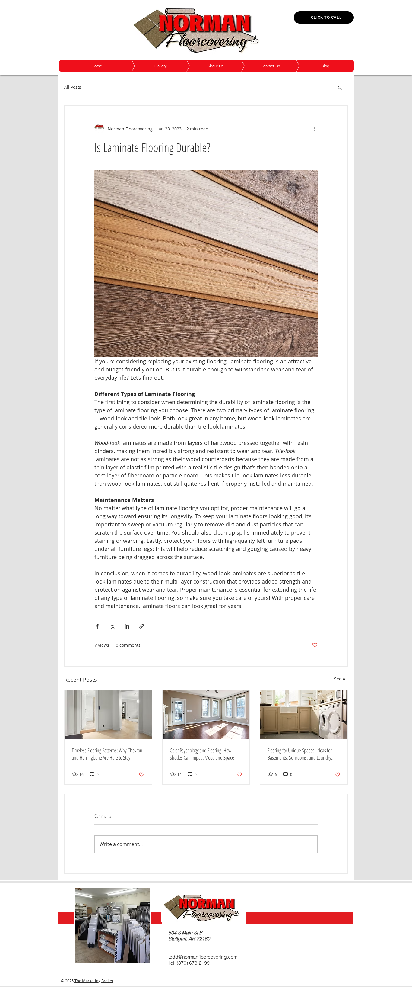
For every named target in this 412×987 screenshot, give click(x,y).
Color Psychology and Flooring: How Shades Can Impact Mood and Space (202, 754)
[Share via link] (141, 626)
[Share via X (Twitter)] (112, 626)
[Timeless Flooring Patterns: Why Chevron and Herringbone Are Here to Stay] (108, 714)
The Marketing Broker (93, 980)
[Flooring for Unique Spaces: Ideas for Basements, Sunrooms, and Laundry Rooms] (303, 714)
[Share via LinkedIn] (127, 626)
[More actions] (314, 128)
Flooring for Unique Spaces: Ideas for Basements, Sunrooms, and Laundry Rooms (300, 754)
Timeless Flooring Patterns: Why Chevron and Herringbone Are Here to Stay (107, 754)
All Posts (72, 87)
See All (341, 679)
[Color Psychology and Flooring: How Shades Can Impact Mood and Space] (206, 714)
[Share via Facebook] (97, 626)
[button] (340, 87)
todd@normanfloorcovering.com (202, 957)
